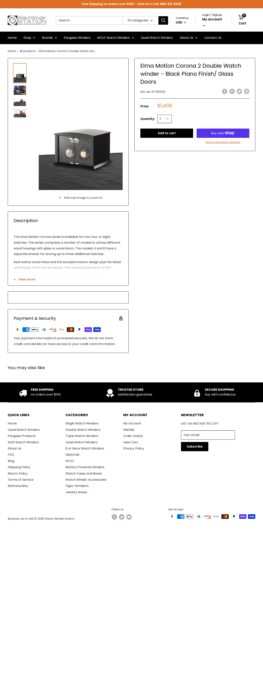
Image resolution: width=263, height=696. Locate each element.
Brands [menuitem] (47, 37)
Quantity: (147, 118)
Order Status (133, 436)
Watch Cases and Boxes (83, 473)
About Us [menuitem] (186, 37)
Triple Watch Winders (81, 436)
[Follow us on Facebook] (114, 517)
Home (12, 51)
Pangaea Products (22, 436)
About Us (14, 448)
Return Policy (18, 473)
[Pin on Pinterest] (232, 91)
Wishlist (129, 430)
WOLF (69, 461)
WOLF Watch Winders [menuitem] (113, 37)
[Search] (163, 20)
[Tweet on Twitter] (239, 91)
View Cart (130, 442)
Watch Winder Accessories (85, 479)
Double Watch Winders (82, 430)
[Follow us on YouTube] (129, 517)
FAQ (11, 454)
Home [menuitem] (12, 37)
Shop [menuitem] (27, 37)
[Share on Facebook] (224, 91)
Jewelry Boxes (76, 492)
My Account (132, 423)
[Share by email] (246, 91)
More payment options (223, 142)
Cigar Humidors (77, 486)
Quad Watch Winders (24, 430)
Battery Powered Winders (84, 467)
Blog (11, 461)
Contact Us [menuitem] (212, 37)
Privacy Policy (133, 448)
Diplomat (72, 454)
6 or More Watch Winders (84, 448)
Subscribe (195, 446)
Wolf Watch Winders (23, 442)
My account (212, 19)
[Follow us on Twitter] (121, 517)
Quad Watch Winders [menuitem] (157, 37)
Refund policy (18, 486)
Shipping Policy (19, 467)
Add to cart (167, 133)
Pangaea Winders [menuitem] (77, 37)
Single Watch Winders (81, 423)
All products (27, 51)
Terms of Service (20, 479)
